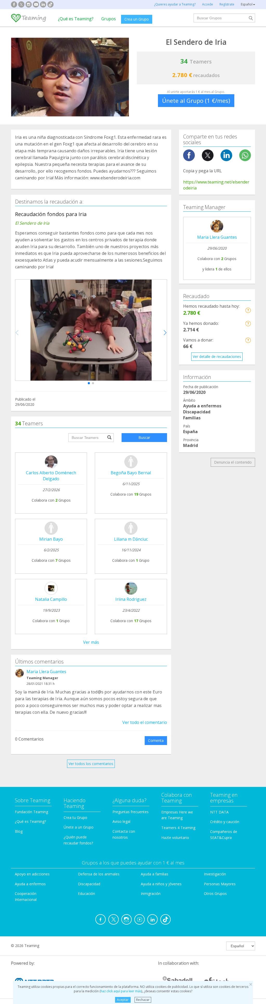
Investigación (215, 874)
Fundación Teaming (31, 811)
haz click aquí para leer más (121, 991)
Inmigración (151, 893)
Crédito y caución (224, 821)
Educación (86, 893)
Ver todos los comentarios (91, 763)
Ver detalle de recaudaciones (217, 356)
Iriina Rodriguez (131, 599)
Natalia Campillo (51, 599)
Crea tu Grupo (75, 817)
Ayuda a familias (154, 874)
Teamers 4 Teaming (178, 827)
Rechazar (143, 999)
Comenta (156, 740)
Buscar (144, 437)
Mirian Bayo (51, 539)
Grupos (108, 19)
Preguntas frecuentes (130, 811)
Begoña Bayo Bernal (131, 473)
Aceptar (123, 999)
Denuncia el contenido (233, 462)
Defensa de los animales (98, 874)
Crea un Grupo (136, 19)
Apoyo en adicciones (32, 874)
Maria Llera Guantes (46, 671)
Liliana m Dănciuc (131, 539)
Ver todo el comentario (144, 722)
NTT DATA (219, 812)
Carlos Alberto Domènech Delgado (51, 476)
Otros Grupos (215, 893)
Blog (19, 831)
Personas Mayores (220, 883)
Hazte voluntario (175, 837)
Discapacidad (89, 883)
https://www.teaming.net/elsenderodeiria (216, 185)
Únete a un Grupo (79, 827)
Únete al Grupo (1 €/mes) (196, 100)
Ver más (91, 642)
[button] (89, 383)
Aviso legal (121, 821)
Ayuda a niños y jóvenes (161, 883)
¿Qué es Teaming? (76, 19)
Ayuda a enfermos (30, 883)
